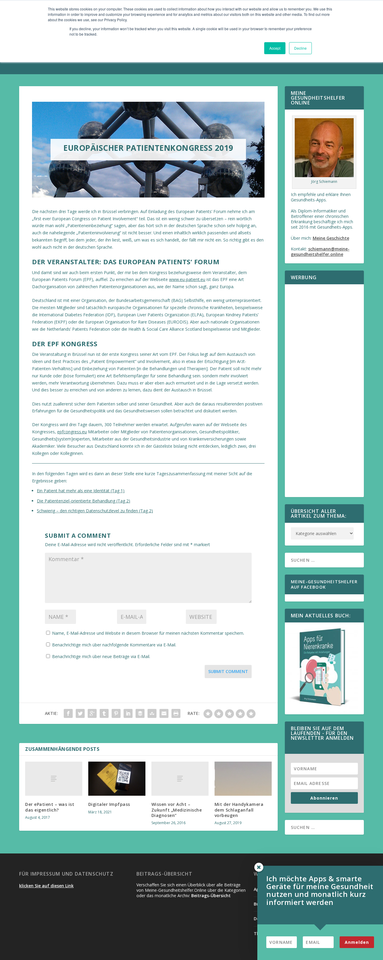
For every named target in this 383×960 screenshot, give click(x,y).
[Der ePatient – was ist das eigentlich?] (53, 779)
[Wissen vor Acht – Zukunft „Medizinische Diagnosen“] (180, 779)
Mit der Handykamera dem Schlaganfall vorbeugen (239, 809)
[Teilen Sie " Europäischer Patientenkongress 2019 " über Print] (176, 713)
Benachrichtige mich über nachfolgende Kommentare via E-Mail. (114, 645)
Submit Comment (228, 671)
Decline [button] (300, 48)
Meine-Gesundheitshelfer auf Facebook (324, 584)
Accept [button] (274, 48)
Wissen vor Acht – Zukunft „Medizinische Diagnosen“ (176, 809)
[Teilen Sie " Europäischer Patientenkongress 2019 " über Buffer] (140, 713)
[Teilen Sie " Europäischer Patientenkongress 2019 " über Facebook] (68, 713)
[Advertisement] (324, 394)
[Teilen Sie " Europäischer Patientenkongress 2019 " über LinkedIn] (128, 713)
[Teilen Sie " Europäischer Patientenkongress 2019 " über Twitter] (80, 713)
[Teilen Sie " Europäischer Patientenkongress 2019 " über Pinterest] (116, 713)
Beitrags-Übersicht (211, 895)
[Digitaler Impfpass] (116, 779)
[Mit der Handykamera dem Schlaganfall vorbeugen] (243, 779)
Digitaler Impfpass (109, 804)
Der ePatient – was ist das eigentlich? (49, 806)
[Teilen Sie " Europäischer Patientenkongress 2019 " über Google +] (92, 713)
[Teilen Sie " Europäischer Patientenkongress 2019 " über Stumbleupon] (152, 713)
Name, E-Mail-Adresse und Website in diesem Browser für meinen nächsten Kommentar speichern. (148, 633)
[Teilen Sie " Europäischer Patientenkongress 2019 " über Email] (164, 713)
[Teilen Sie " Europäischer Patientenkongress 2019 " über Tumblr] (104, 713)
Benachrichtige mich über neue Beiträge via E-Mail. (101, 656)
